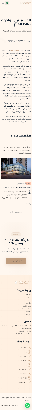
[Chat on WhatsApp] (27, 405)
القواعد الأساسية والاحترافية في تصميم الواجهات (16, 187)
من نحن (28, 297)
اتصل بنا (28, 314)
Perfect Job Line (6, 405)
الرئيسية (28, 40)
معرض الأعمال (26, 306)
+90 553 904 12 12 (25, 331)
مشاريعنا (28, 303)
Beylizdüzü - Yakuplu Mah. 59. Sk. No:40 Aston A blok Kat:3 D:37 (16, 327)
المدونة (20, 40)
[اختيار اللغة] (7, 3)
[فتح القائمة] (3, 3)
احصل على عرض (17, 261)
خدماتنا (29, 300)
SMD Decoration (15, 50)
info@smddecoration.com (23, 334)
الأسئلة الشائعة (26, 309)
